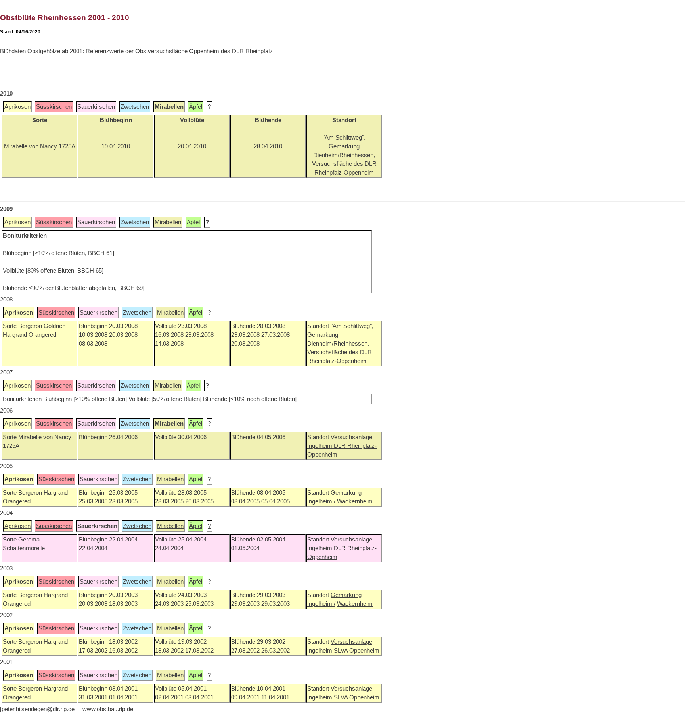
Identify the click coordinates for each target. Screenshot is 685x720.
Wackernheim (355, 501)
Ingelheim (320, 446)
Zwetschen (135, 107)
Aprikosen (17, 107)
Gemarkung (346, 493)
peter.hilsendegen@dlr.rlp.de (38, 709)
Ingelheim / (321, 501)
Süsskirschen (54, 107)
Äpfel (195, 107)
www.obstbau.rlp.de (107, 709)
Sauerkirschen (96, 107)
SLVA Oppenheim (356, 650)
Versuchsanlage (351, 437)
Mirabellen (168, 222)
